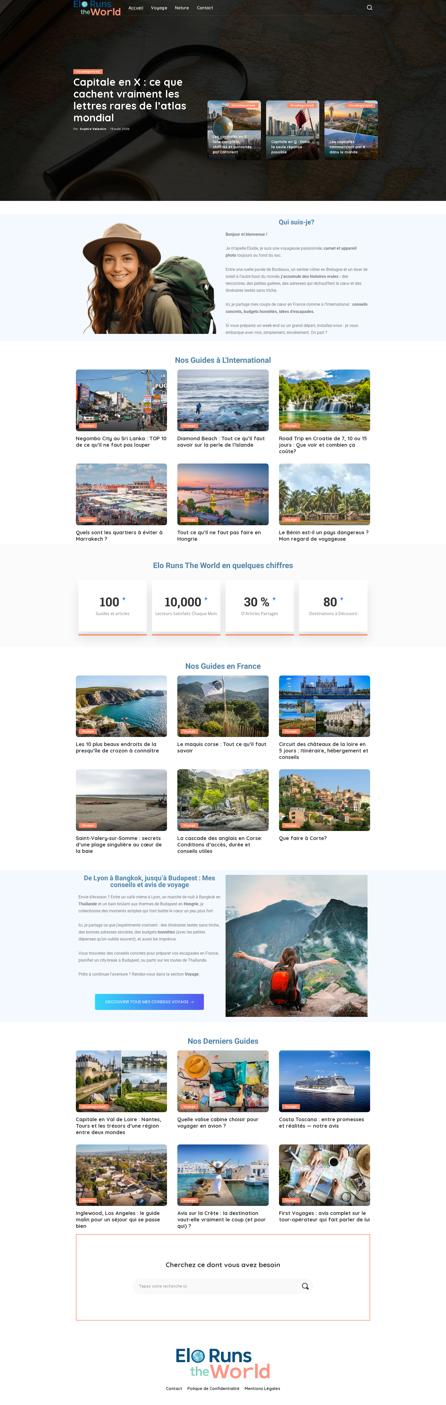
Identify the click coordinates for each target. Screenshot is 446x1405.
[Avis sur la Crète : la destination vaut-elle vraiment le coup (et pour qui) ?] (222, 1175)
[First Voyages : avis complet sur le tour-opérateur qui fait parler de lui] (324, 1175)
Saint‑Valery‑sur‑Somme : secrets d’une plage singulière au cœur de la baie (119, 844)
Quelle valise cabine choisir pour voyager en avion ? (218, 1122)
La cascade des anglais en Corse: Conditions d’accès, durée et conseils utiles (219, 844)
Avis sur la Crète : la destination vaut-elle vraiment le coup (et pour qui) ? (221, 1219)
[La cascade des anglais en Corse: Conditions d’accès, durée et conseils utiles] (222, 800)
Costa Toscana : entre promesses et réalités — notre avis (321, 1122)
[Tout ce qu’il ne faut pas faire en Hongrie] (222, 494)
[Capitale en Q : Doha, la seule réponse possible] (293, 130)
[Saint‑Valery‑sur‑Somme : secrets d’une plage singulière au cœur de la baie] (121, 800)
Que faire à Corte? (303, 838)
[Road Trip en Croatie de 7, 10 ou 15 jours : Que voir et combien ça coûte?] (324, 400)
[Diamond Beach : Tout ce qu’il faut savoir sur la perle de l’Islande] (222, 400)
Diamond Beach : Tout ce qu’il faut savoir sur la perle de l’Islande (221, 441)
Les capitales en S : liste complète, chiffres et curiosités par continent (232, 144)
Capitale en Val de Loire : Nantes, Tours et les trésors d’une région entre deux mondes (118, 1125)
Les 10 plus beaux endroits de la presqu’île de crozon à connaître (117, 747)
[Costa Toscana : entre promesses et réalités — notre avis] (324, 1081)
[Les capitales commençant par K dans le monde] (351, 130)
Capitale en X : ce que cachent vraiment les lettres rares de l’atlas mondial (129, 99)
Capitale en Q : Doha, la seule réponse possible (291, 146)
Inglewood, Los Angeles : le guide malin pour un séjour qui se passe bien (118, 1219)
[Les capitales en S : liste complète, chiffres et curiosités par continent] (234, 130)
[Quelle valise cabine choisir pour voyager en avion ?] (222, 1081)
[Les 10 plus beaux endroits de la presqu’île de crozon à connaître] (121, 706)
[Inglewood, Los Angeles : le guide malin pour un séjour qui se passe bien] (121, 1175)
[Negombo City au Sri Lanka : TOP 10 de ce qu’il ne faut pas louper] (121, 400)
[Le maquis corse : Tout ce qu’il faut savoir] (222, 706)
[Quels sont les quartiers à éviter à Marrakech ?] (121, 494)
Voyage (88, 425)
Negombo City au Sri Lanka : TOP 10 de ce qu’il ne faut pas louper (121, 441)
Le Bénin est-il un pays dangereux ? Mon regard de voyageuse (324, 535)
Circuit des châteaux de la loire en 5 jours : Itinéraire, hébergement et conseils (323, 750)
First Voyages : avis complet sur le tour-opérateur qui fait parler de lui (324, 1216)
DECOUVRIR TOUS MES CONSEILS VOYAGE (147, 1002)
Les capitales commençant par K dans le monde (347, 146)
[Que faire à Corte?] (324, 800)
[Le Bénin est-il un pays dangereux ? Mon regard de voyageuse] (324, 494)
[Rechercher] (370, 7)
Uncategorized (88, 71)
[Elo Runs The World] (97, 7)
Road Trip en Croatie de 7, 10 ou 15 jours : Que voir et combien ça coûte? (323, 444)
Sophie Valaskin (93, 129)
